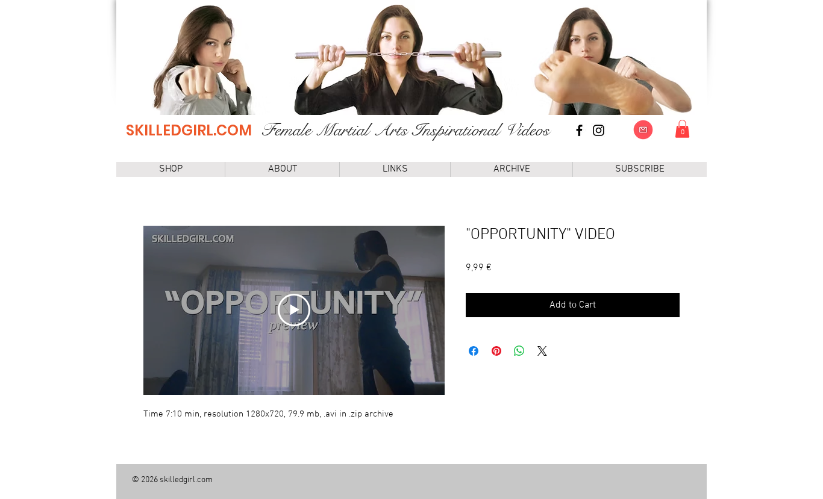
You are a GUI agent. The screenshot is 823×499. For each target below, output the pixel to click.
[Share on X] (542, 351)
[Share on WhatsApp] (519, 351)
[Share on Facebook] (473, 351)
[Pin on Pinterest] (496, 351)
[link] (682, 129)
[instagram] (598, 130)
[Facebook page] (579, 130)
